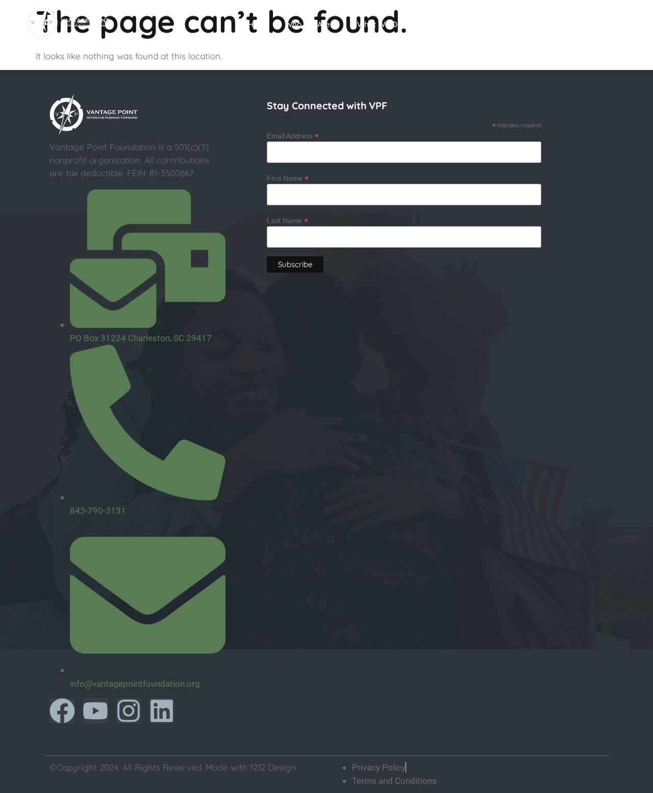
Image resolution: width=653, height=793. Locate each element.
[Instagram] (128, 711)
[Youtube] (95, 711)
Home (259, 24)
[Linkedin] (161, 711)
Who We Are (307, 24)
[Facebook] (62, 711)
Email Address (293, 135)
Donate (606, 24)
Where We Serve (459, 24)
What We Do (379, 24)
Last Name (287, 220)
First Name (288, 178)
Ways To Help (541, 24)
